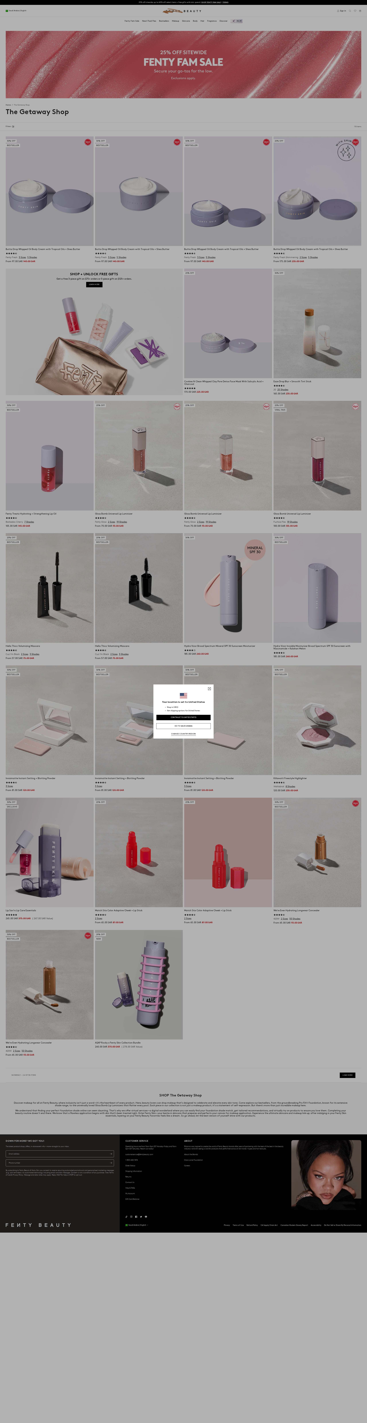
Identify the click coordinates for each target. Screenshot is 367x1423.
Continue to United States (183, 717)
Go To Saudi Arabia (183, 726)
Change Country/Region (183, 734)
